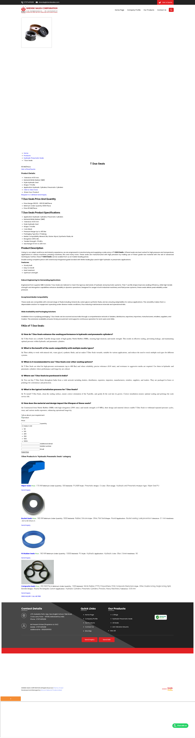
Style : (86, 486)
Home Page (119, 10)
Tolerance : (158, 518)
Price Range (28, 203)
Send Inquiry (42, 195)
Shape (26, 226)
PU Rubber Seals (28, 553)
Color (26, 229)
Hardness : (132, 553)
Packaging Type (30, 234)
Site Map (88, 631)
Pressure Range (30, 231)
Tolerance (27, 222)
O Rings (115, 615)
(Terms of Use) (58, 688)
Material (27, 219)
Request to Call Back (29, 195)
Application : (134, 518)
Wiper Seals (26, 486)
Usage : (123, 486)
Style (26, 224)
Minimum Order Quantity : (54, 486)
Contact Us (161, 10)
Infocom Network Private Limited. (51, 690)
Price (25, 208)
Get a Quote (167, 2)
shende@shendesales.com (49, 2)
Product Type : (147, 486)
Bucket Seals (26, 518)
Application (28, 217)
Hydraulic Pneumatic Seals (122, 619)
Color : (105, 486)
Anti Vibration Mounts (120, 627)
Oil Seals (115, 623)
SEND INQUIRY (26, 596)
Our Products (149, 10)
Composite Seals (28, 586)
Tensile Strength (30, 241)
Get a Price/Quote (28, 169)
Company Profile (134, 10)
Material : (73, 486)
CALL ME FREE (36, 596)
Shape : (97, 486)
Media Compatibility (31, 236)
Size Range (28, 244)
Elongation (28, 239)
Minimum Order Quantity (33, 206)
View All (113, 631)
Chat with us (182, 725)
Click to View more (31, 190)
